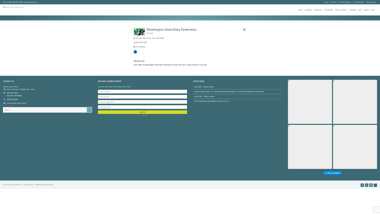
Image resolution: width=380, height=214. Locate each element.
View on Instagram (333, 173)
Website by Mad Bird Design (45, 184)
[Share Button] (244, 29)
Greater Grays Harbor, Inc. (14, 184)
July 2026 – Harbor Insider (204, 87)
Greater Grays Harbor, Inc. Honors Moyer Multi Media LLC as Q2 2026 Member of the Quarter (229, 92)
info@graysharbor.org (30, 2)
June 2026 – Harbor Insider (204, 96)
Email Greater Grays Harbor (16, 103)
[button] (310, 102)
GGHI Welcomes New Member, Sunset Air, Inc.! (212, 101)
